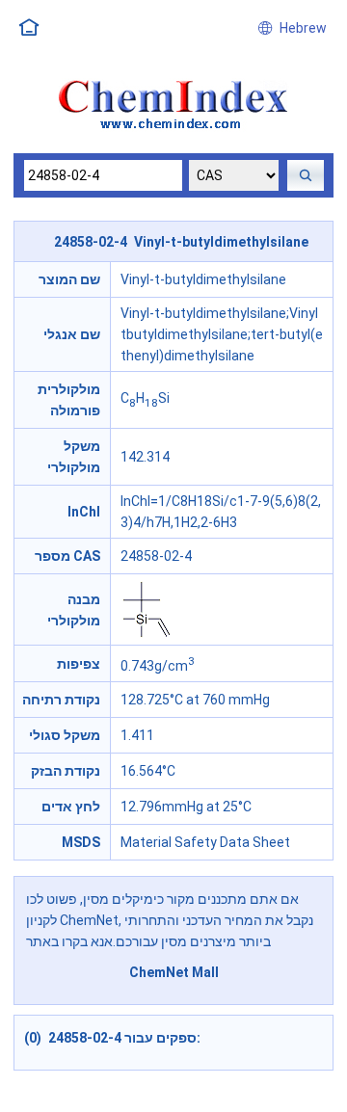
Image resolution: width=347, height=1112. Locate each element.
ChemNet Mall (174, 972)
